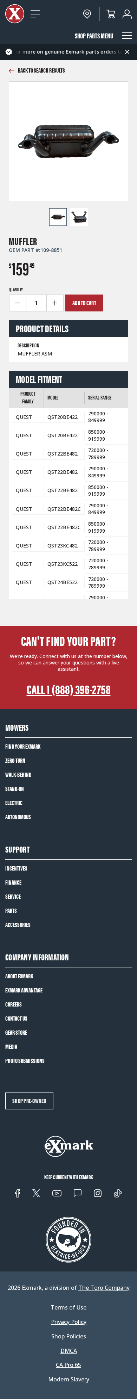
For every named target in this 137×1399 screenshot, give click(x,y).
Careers (13, 1004)
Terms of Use (68, 1307)
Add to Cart (84, 303)
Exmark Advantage (24, 990)
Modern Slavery (68, 1379)
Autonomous (18, 817)
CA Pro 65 (68, 1365)
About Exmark (19, 976)
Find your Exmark (22, 746)
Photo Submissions (25, 1060)
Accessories (18, 924)
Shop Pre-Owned (29, 1101)
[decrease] (17, 303)
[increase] (55, 303)
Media (11, 1046)
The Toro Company (104, 1288)
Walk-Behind (18, 774)
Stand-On (14, 788)
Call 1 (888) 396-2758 (69, 690)
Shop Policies (68, 1336)
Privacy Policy (68, 1322)
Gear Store (16, 1032)
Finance (13, 882)
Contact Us (16, 1018)
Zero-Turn (15, 760)
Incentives (16, 868)
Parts (11, 910)
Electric (13, 802)
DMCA (68, 1351)
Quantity (16, 290)
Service (13, 896)
